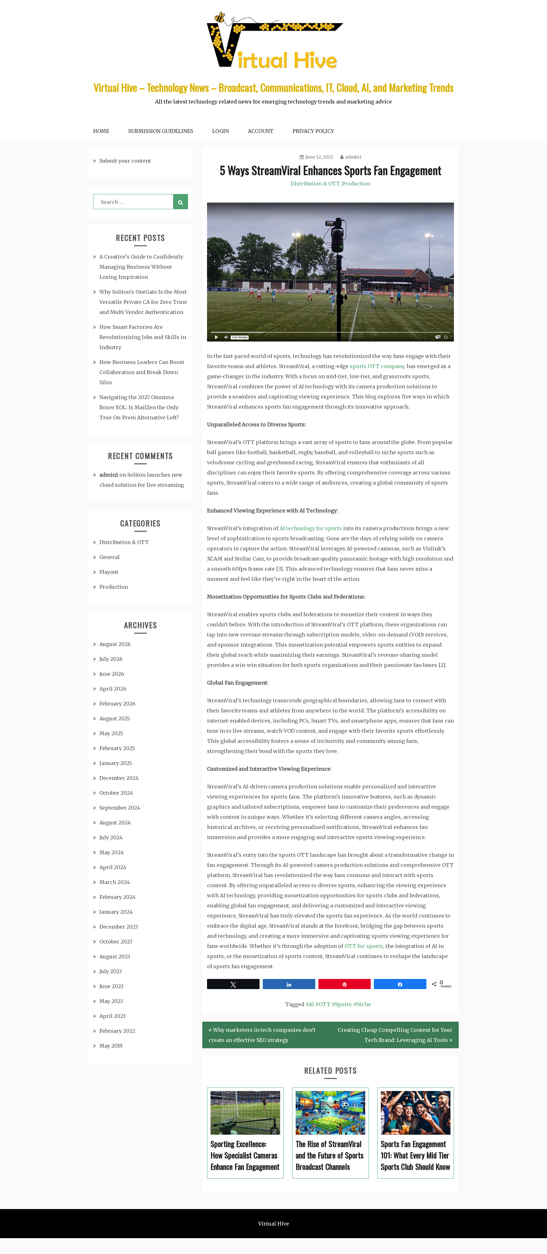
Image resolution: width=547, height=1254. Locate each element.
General (109, 557)
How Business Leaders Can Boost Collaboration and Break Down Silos (141, 372)
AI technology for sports (311, 528)
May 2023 (111, 1001)
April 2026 (112, 689)
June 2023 (111, 986)
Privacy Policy (313, 131)
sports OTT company (377, 366)
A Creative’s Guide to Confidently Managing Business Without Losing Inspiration (141, 267)
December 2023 (118, 927)
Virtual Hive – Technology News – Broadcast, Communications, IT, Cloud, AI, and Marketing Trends (274, 87)
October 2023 (115, 941)
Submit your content (125, 161)
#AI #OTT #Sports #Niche (338, 1004)
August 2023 (114, 956)
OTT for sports (363, 946)
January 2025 (115, 763)
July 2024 (111, 837)
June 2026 (111, 674)
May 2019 (111, 1046)
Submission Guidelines (160, 131)
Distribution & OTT (315, 183)
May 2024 (111, 852)
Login (220, 131)
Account (261, 131)
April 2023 (112, 1016)
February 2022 (117, 1031)
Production (356, 183)
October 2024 (116, 793)
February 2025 (117, 748)
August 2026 (115, 644)
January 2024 (116, 912)
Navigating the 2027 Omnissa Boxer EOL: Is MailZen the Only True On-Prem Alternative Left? (139, 407)
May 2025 (111, 733)
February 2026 (117, 703)
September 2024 (119, 808)
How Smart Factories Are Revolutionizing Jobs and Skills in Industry (142, 337)
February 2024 (117, 897)
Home (101, 131)
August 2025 (114, 718)
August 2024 (115, 822)
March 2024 (114, 882)
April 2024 (112, 867)
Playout (108, 572)
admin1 (353, 157)
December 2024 (119, 778)
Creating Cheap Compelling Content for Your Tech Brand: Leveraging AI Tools (395, 1035)
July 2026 (111, 659)
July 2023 (110, 971)
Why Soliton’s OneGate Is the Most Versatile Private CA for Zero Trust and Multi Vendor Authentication (143, 302)
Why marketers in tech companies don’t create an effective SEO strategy (262, 1035)
